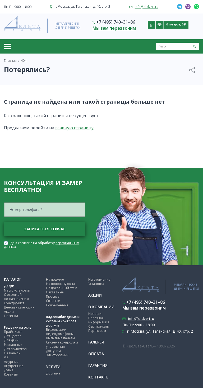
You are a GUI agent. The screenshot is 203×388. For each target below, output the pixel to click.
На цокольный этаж (61, 288)
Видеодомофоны (59, 334)
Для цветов (12, 336)
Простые (52, 296)
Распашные (13, 344)
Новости (95, 313)
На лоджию (55, 279)
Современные (57, 305)
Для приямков (15, 349)
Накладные (55, 292)
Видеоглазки (56, 329)
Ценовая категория (19, 307)
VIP (6, 357)
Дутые (8, 370)
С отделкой (13, 294)
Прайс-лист (13, 331)
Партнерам (97, 330)
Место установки (17, 290)
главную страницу (74, 128)
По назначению (16, 299)
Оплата (96, 353)
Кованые (11, 374)
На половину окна (60, 283)
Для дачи (11, 340)
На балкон (12, 353)
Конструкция (14, 303)
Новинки (11, 316)
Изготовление (99, 279)
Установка (96, 283)
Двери (9, 286)
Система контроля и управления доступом (62, 346)
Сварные (53, 300)
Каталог (12, 279)
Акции (9, 311)
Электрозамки (57, 355)
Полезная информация (98, 320)
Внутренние (13, 366)
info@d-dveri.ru (146, 7)
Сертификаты (98, 326)
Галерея (96, 342)
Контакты (98, 377)
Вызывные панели (60, 338)
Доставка (53, 373)
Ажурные (11, 361)
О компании (101, 306)
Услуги (53, 366)
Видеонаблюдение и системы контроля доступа (63, 321)
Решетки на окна (17, 327)
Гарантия (98, 365)
